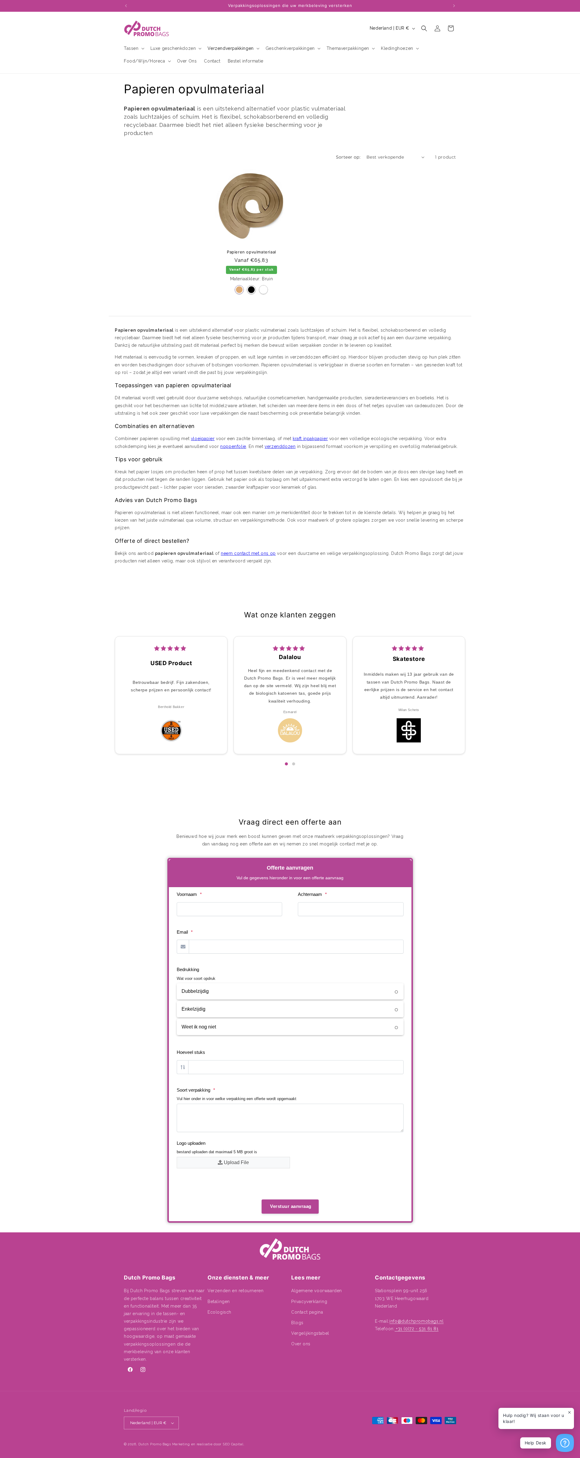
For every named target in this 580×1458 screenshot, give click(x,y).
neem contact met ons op (248, 553)
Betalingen (219, 1301)
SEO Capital (233, 1444)
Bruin (239, 289)
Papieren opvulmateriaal (251, 252)
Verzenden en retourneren (235, 1290)
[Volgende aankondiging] (454, 5)
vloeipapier (203, 438)
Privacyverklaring (309, 1301)
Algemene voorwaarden (316, 1290)
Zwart (251, 289)
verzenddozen (280, 446)
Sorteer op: (348, 157)
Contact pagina (307, 1312)
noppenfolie (233, 446)
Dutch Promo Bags (154, 1444)
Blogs (297, 1322)
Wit (263, 289)
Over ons (301, 1343)
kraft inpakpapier (310, 438)
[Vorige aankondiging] (126, 5)
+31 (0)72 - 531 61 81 (416, 1328)
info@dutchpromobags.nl (416, 1321)
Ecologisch (219, 1312)
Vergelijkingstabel (310, 1333)
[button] (133, 48)
